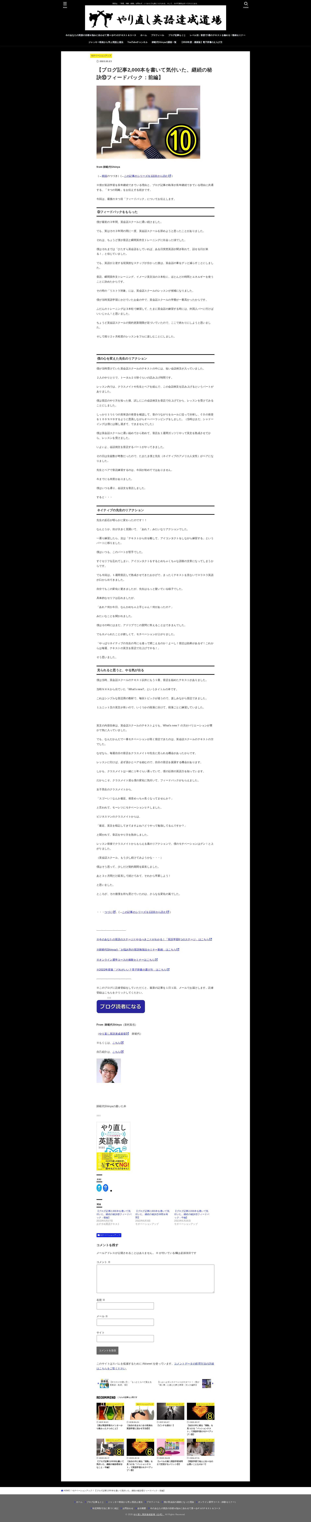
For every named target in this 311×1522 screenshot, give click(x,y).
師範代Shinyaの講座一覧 (164, 42)
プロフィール (157, 35)
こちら (116, 1042)
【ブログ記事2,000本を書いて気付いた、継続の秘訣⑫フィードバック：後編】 (114, 1214)
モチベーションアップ (101, 56)
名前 (101, 1299)
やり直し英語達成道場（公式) (148, 1514)
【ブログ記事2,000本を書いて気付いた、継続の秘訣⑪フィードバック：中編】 (191, 1214)
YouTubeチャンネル (137, 42)
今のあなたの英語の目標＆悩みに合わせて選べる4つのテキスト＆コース (101, 35)
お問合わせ (128, 1508)
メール (102, 1316)
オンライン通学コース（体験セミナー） (217, 1502)
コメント (103, 1262)
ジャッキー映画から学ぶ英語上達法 (106, 42)
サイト (100, 1332)
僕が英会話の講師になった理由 (179, 1502)
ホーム (143, 35)
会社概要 (141, 1508)
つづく (108, 912)
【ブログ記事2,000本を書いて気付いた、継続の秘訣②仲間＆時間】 (152, 1214)
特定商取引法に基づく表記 (105, 1508)
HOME (67, 1491)
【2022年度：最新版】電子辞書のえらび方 (201, 42)
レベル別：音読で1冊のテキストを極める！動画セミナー (217, 35)
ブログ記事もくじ (177, 35)
